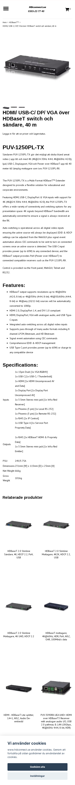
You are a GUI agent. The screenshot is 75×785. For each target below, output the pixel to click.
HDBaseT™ (14, 22)
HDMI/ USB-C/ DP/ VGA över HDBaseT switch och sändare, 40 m (29, 26)
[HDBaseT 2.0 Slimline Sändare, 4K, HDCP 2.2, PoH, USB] (19, 525)
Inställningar (37, 776)
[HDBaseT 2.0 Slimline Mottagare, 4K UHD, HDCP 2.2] (19, 607)
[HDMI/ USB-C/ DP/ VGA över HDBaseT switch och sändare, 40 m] (37, 68)
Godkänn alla (37, 766)
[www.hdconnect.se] (37, 6)
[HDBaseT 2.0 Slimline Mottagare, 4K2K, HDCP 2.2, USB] (56, 525)
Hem (5, 22)
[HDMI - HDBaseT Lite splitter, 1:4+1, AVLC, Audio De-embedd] (19, 689)
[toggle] (7, 9)
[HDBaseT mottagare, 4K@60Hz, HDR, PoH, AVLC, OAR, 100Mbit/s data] (56, 607)
